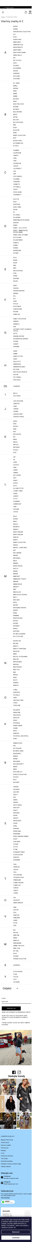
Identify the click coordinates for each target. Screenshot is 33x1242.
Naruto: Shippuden (19, 648)
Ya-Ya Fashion (17, 971)
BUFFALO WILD (17, 140)
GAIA (14, 326)
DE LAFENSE (16, 217)
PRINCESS (16, 733)
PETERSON (16, 723)
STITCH (15, 847)
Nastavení (15, 1232)
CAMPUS (15, 155)
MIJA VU (15, 568)
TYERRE (15, 893)
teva (14, 872)
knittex (15, 444)
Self (14, 797)
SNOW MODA (17, 820)
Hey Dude (16, 369)
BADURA (15, 88)
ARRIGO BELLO (17, 55)
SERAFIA (15, 802)
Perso (15, 720)
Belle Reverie (17, 112)
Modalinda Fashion (19, 607)
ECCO (15, 257)
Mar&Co (15, 529)
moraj (15, 628)
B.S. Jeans (16, 83)
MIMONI (15, 573)
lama (14, 467)
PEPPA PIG (16, 717)
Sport (15, 839)
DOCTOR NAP (17, 237)
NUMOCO (16, 685)
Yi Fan (15, 974)
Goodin (15, 341)
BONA (15, 132)
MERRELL (15, 563)
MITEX (15, 602)
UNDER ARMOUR (18, 902)
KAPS (14, 423)
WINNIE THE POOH (18, 945)
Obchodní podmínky (7, 1161)
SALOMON (16, 789)
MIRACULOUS (17, 592)
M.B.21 (15, 516)
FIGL (14, 296)
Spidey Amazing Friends (21, 836)
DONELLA (16, 242)
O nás (2, 1153)
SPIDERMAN (16, 833)
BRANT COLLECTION (19, 135)
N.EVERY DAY (17, 641)
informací (20, 1227)
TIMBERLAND (17, 880)
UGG (14, 897)
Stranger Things (19, 852)
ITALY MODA (17, 396)
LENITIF (15, 480)
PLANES (15, 728)
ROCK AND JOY (17, 772)
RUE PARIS (16, 782)
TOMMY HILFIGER (18, 882)
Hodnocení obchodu (7, 1156)
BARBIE (15, 96)
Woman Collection (19, 958)
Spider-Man (17, 831)
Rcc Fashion (17, 748)
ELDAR (15, 262)
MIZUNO (15, 605)
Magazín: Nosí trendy (7, 1140)
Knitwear (16, 447)
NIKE (14, 672)
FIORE (15, 301)
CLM (14, 171)
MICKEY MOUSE (17, 566)
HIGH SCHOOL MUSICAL (20, 372)
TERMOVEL (16, 867)
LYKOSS (15, 511)
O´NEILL (15, 689)
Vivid (14, 925)
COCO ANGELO (17, 176)
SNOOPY (15, 818)
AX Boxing (16, 78)
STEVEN (15, 844)
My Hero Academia (19, 634)
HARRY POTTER (18, 356)
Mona (15, 613)
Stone (15, 849)
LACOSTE (16, 465)
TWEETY (15, 890)
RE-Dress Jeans (18, 751)
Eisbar (15, 260)
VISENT (15, 920)
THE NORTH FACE (18, 877)
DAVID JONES (17, 207)
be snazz (16, 109)
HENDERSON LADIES (19, 367)
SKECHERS (16, 813)
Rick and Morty (18, 764)
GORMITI (15, 344)
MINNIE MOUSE (17, 584)
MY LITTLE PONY (18, 636)
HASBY (15, 359)
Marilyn (15, 537)
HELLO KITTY (17, 361)
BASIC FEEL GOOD (18, 104)
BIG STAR (16, 119)
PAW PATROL (17, 715)
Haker (15, 351)
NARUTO (15, 646)
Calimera (16, 150)
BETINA (15, 117)
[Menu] (30, 12)
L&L (14, 459)
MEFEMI (15, 555)
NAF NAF (15, 643)
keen (14, 429)
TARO (15, 864)
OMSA (15, 697)
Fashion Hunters (19, 290)
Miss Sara (16, 600)
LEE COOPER (17, 475)
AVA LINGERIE (17, 68)
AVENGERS (16, 73)
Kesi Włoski (17, 434)
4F (17, 988)
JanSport (16, 403)
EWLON (15, 281)
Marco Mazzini (18, 534)
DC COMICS (16, 215)
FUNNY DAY (16, 314)
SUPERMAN (16, 860)
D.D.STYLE (16, 199)
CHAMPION (16, 386)
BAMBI (15, 93)
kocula (15, 450)
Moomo (15, 623)
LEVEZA (15, 483)
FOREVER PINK (17, 309)
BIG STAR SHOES (18, 122)
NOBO (15, 677)
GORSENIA (16, 346)
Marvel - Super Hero (20, 547)
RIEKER (15, 766)
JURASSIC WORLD (18, 416)
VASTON (15, 910)
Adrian (15, 29)
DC (14, 212)
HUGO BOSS (17, 380)
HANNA (15, 353)
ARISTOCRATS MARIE (19, 52)
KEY (14, 437)
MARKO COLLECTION (19, 542)
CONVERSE (16, 181)
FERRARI (15, 293)
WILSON (15, 932)
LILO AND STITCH (18, 488)
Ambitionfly (17, 42)
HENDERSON (17, 364)
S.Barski (15, 786)
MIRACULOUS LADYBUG (20, 594)
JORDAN (15, 409)
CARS (14, 160)
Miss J (15, 597)
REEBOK (15, 756)
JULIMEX (15, 411)
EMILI (14, 265)
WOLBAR (15, 956)
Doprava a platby (6, 1145)
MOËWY (15, 610)
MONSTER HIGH (18, 618)
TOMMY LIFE (17, 885)
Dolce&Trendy (18, 240)
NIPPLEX (15, 675)
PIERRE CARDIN (17, 725)
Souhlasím (15, 1238)
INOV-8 (15, 393)
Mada (15, 521)
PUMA (15, 738)
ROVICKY (16, 777)
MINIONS (15, 581)
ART (14, 57)
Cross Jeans (17, 192)
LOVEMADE (16, 501)
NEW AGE (16, 659)
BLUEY (15, 127)
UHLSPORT (16, 900)
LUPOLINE (16, 509)
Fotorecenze (4, 1148)
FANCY (15, 285)
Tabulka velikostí (6, 1166)
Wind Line (16, 935)
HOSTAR (15, 374)
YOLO (15, 979)
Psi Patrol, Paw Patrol (20, 736)
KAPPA (15, 421)
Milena (15, 571)
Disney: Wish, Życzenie (20, 235)
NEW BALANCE (17, 661)
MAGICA (15, 524)
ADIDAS (15, 26)
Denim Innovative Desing (21, 220)
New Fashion (17, 667)
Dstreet (16, 253)
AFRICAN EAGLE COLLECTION (21, 31)
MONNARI (16, 615)
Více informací (5, 1197)
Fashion (15, 288)
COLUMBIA (16, 179)
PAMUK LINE (16, 712)
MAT (14, 550)
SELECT (15, 794)
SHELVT (15, 810)
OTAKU (15, 703)
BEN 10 (15, 114)
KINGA (15, 439)
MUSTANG (16, 631)
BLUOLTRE (16, 130)
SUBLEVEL (16, 857)
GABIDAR (15, 321)
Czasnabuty (17, 194)
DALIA (15, 202)
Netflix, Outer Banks (20, 656)
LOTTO (15, 498)
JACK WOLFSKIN (18, 401)
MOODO (15, 620)
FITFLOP (15, 304)
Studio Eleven (18, 854)
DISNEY (15, 225)
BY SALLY (16, 146)
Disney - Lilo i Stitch (20, 228)
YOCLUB (15, 977)
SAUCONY (16, 792)
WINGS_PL (16, 940)
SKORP (15, 815)
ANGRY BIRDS (17, 50)
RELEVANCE (16, 761)
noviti (15, 680)
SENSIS (15, 800)
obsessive (16, 692)
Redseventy (17, 753)
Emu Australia (18, 270)
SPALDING (16, 828)
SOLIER (15, 823)
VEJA (14, 912)
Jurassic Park (18, 414)
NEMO (15, 654)
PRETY (15, 731)
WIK (14, 930)
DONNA (15, 245)
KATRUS (15, 426)
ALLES (15, 37)
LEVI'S (15, 485)
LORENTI (15, 496)
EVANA (15, 276)
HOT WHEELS (17, 377)
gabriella (16, 324)
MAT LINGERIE (17, 553)
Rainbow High (17, 743)
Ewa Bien (16, 278)
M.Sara (15, 519)
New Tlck (16, 669)
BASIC (15, 101)
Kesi (14, 431)
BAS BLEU (16, 99)
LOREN (15, 493)
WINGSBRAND (17, 943)
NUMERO (15, 682)
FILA (14, 298)
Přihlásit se (11, 1008)
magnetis (16, 526)
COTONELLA (17, 187)
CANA (15, 158)
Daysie (15, 209)
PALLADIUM (16, 710)
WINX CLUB (16, 948)
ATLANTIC (16, 65)
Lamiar (15, 470)
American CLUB (18, 44)
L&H (14, 457)
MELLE (15, 560)
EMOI (14, 268)
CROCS (15, 189)
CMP (14, 174)
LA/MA (15, 462)
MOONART (16, 626)
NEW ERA (16, 664)
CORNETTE (16, 184)
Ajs (14, 34)
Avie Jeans (16, 76)
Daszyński (16, 204)
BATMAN (15, 106)
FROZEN (15, 311)
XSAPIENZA (16, 965)
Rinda (15, 769)
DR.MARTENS (17, 250)
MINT (14, 589)
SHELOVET (16, 807)
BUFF (14, 138)
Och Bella (16, 695)
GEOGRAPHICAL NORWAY (20, 339)
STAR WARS (16, 841)
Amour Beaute (18, 47)
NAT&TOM (16, 651)
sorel (15, 826)
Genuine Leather (18, 336)
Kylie (14, 452)
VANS (14, 907)
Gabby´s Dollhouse (19, 319)
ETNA (14, 273)
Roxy (15, 779)
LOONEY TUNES (18, 491)
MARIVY (15, 540)
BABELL (15, 85)
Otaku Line (16, 705)
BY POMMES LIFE (18, 143)
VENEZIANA (16, 917)
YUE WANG (16, 982)
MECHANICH (16, 558)
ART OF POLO (17, 60)
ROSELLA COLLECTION (19, 774)
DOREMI (15, 248)
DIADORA (16, 222)
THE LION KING (17, 875)
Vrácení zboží (5, 1142)
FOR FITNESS (17, 306)
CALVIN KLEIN (17, 153)
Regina (15, 758)
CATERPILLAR (17, 163)
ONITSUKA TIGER (18, 700)
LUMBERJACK (17, 504)
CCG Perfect (17, 168)
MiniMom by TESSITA (19, 579)
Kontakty (3, 1150)
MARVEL (15, 545)
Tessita (15, 869)
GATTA (15, 333)
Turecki (15, 888)
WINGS (15, 938)
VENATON (16, 915)
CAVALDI (15, 166)
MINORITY (16, 587)
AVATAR (15, 71)
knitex (15, 442)
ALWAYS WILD (17, 39)
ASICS (15, 63)
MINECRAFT (16, 576)
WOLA (15, 953)
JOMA (15, 406)
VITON (15, 923)
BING (14, 125)
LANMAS (15, 472)
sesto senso (17, 805)
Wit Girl (15, 951)
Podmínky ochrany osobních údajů (11, 1164)
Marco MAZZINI (18, 532)
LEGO (14, 478)
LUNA (14, 506)
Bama (15, 91)
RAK (14, 745)
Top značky (4, 1158)
